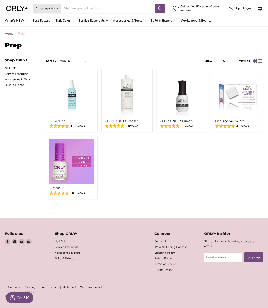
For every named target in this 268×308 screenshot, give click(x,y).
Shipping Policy (164, 253)
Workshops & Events (196, 20)
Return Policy (163, 258)
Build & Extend (161, 20)
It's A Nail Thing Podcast (170, 247)
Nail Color (63, 20)
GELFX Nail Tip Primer (176, 121)
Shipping (30, 287)
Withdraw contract (91, 287)
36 (223, 61)
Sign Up (234, 8)
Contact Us (161, 241)
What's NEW (15, 20)
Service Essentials (92, 20)
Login (247, 8)
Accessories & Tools (128, 20)
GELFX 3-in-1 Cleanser (121, 121)
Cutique (55, 188)
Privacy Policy (163, 270)
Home (9, 33)
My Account (69, 287)
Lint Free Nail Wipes (230, 121)
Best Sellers (41, 20)
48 (229, 61)
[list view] (260, 61)
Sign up (253, 257)
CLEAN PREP (58, 121)
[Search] (160, 8)
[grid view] (255, 61)
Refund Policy (13, 287)
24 (217, 61)
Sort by (51, 61)
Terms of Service (165, 264)
